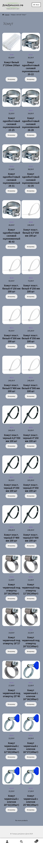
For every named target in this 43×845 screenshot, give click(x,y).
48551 (11, 335)
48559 (11, 534)
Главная (7, 15)
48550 (31, 285)
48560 (30, 534)
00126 (11, 585)
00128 (31, 585)
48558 (30, 484)
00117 (30, 121)
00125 (30, 796)
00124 (11, 796)
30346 (11, 60)
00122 (30, 743)
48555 (11, 434)
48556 (30, 434)
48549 (11, 285)
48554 (31, 385)
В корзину (11, 79)
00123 (11, 743)
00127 (11, 637)
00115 (30, 65)
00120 (11, 232)
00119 (30, 176)
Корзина (33, 840)
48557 (11, 484)
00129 (31, 638)
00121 (30, 691)
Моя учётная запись (7, 841)
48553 (11, 385)
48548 (31, 229)
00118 (11, 176)
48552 (31, 335)
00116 (11, 121)
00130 (11, 690)
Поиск (21, 841)
